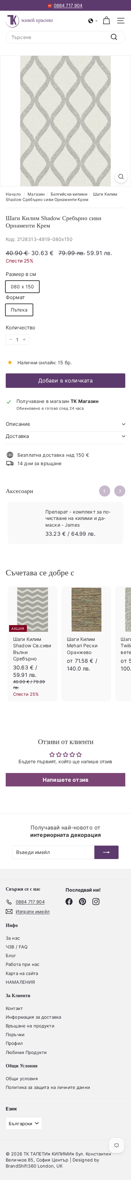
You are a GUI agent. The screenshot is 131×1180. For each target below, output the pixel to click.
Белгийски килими (69, 194)
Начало (13, 194)
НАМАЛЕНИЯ (20, 982)
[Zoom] (121, 176)
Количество (20, 327)
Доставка (17, 436)
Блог (11, 955)
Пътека (19, 310)
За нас (13, 938)
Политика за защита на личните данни (48, 1087)
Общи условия (22, 1078)
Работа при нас (22, 964)
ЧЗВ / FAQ (17, 946)
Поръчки (15, 1034)
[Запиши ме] (106, 852)
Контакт (14, 1008)
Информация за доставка (33, 1017)
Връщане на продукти (30, 1025)
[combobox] (65, 37)
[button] (93, 21)
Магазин (36, 194)
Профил (14, 1043)
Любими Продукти (26, 1052)
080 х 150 (22, 286)
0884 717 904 (68, 5)
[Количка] (106, 21)
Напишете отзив (65, 779)
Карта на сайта (22, 973)
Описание (18, 424)
